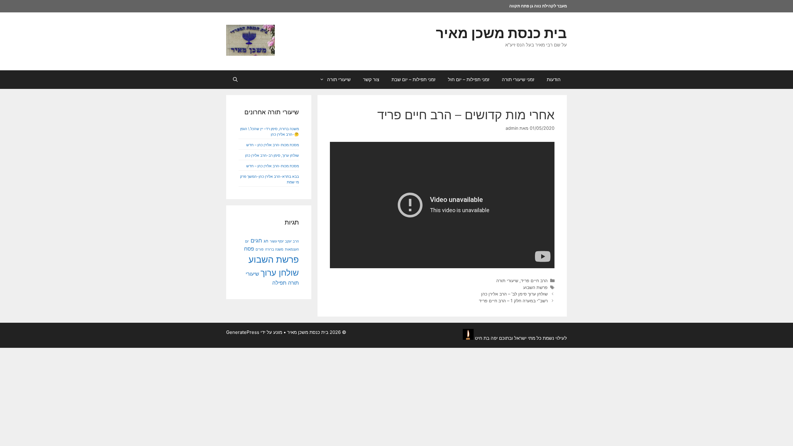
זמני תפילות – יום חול (468, 79)
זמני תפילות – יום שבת (414, 79)
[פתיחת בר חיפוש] (235, 79)
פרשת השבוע (535, 287)
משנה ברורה (274, 249)
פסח (249, 249)
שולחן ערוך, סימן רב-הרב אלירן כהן (272, 155)
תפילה (279, 283)
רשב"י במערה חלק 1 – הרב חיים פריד (513, 300)
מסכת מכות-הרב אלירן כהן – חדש (272, 144)
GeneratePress (242, 332)
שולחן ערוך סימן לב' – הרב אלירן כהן (514, 293)
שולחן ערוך (280, 273)
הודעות (554, 79)
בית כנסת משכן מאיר (501, 33)
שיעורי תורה (339, 79)
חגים (256, 240)
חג (266, 240)
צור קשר (371, 79)
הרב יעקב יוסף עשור (284, 241)
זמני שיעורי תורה (518, 79)
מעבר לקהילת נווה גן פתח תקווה (538, 5)
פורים (260, 249)
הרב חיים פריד (534, 280)
